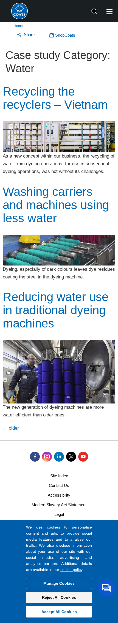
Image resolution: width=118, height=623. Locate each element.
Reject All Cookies (59, 597)
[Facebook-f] (35, 457)
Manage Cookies (59, 583)
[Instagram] (47, 457)
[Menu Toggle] (109, 11)
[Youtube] (83, 457)
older (11, 428)
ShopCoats (65, 35)
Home (18, 26)
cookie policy (71, 569)
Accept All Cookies (59, 612)
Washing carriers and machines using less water (56, 205)
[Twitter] (71, 457)
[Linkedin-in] (59, 457)
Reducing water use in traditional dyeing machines (55, 310)
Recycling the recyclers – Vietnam (55, 98)
